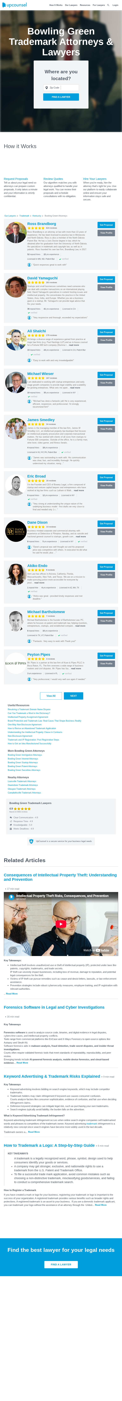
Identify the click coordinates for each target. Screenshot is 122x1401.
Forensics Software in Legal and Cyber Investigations (54, 1007)
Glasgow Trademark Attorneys (22, 789)
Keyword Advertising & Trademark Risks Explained (52, 1076)
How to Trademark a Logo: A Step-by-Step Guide (49, 1145)
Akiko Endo (37, 566)
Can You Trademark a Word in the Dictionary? (29, 713)
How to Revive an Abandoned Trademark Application (32, 728)
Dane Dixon (37, 522)
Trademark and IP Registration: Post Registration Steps (33, 740)
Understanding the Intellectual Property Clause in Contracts (35, 732)
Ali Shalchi (36, 331)
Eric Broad (36, 476)
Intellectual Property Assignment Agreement (28, 717)
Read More (12, 993)
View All (51, 695)
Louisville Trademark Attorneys (22, 781)
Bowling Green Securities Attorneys (24, 770)
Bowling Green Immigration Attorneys (25, 755)
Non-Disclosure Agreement (20, 736)
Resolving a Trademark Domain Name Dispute (29, 709)
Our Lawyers (71, 5)
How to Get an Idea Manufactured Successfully (29, 743)
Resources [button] (85, 5)
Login (115, 5)
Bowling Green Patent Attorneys (22, 766)
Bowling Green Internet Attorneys (23, 759)
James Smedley (41, 420)
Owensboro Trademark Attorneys (23, 785)
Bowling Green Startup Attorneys (23, 762)
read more (74, 345)
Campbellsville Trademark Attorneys (24, 793)
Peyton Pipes (38, 654)
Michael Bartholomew (46, 612)
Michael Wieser (40, 374)
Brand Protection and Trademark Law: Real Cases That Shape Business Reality (44, 721)
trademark (92, 1123)
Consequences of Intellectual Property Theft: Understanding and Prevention (60, 877)
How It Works (55, 5)
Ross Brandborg (41, 224)
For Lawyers (99, 5)
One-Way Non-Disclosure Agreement (24, 724)
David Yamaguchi (42, 278)
